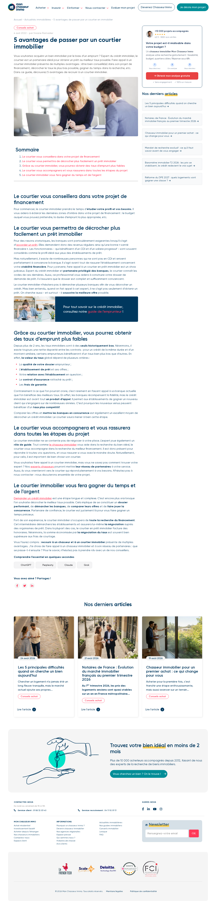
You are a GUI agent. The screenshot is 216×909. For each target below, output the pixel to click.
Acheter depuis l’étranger (26, 831)
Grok (86, 565)
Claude (68, 565)
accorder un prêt (26, 244)
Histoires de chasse (66, 841)
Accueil (18, 19)
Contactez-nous (21, 837)
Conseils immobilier (108, 828)
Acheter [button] (41, 7)
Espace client (20, 841)
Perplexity (48, 565)
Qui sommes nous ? (66, 837)
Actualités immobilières (37, 19)
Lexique (103, 831)
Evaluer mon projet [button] (123, 7)
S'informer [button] (73, 7)
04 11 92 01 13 (110, 810)
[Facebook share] (17, 585)
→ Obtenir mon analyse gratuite (172, 75)
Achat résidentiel (22, 825)
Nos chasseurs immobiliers (26, 834)
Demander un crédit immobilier (33, 498)
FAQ (101, 834)
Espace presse (64, 834)
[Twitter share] (24, 585)
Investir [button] (56, 7)
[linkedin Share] (32, 585)
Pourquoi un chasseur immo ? (71, 825)
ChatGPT (26, 565)
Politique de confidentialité (143, 891)
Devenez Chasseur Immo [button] (156, 7)
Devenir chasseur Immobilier (70, 828)
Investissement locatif (24, 828)
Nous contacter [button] (96, 7)
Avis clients (62, 844)
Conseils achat (25, 27)
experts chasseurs (42, 466)
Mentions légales (114, 891)
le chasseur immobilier (63, 444)
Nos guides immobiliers (110, 825)
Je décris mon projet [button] (193, 7)
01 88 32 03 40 (39, 810)
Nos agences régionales (68, 831)
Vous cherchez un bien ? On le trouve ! (137, 773)
